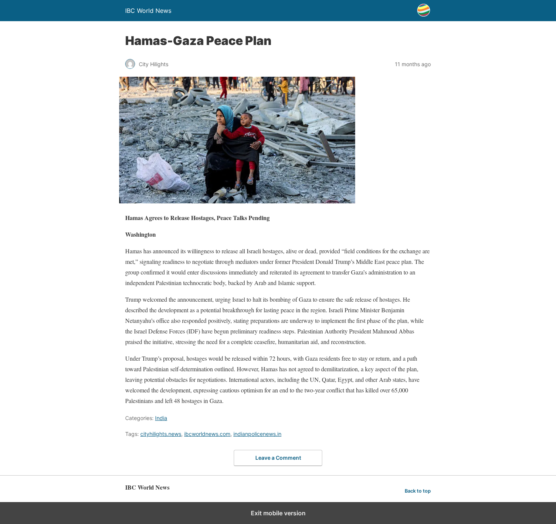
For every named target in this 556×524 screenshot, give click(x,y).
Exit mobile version (278, 513)
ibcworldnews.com (207, 434)
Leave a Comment (278, 457)
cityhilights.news (160, 434)
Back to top (418, 491)
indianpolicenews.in (257, 434)
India (161, 418)
